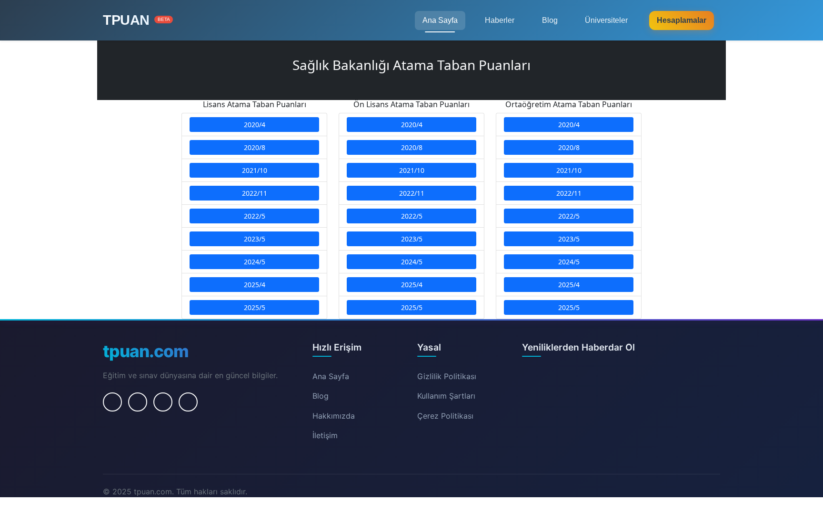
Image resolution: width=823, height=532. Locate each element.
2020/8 (254, 147)
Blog (550, 20)
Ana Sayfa (440, 20)
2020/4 (254, 124)
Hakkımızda (333, 416)
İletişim (325, 435)
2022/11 (254, 193)
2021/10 (254, 170)
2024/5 (254, 261)
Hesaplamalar (681, 20)
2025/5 (254, 307)
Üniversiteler (606, 20)
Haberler (499, 20)
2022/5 (254, 216)
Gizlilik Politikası (446, 376)
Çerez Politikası (445, 416)
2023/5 (254, 238)
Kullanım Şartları (446, 396)
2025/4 (254, 284)
